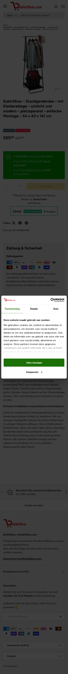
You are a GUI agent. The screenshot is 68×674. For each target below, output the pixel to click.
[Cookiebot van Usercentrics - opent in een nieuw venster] (50, 300)
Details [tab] (34, 308)
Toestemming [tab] (12, 308)
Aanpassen (32, 372)
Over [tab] (56, 308)
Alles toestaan (34, 362)
